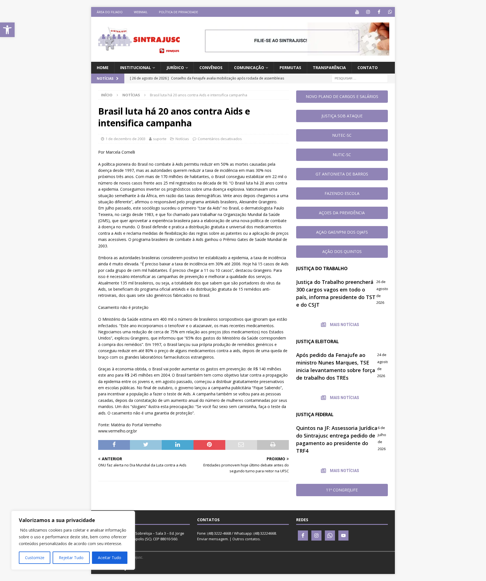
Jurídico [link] (175, 67)
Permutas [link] (290, 67)
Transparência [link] (329, 67)
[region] (73, 540)
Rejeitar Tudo (71, 557)
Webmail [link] (141, 12)
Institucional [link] (135, 67)
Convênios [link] (210, 67)
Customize (34, 557)
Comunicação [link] (249, 67)
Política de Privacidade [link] (178, 12)
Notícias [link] (182, 138)
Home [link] (103, 67)
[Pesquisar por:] (360, 78)
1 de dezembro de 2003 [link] (125, 138)
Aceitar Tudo (109, 557)
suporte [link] (159, 138)
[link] (7, 29)
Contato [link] (367, 67)
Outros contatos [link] (246, 538)
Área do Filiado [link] (110, 12)
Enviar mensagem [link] (212, 538)
